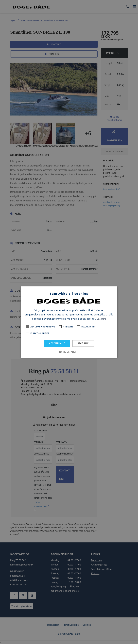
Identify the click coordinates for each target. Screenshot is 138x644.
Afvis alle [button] (83, 343)
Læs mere (101, 319)
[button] (69, 351)
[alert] (69, 322)
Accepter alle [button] (57, 343)
